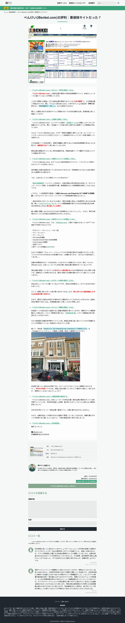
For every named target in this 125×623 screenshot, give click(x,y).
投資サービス (62, 3)
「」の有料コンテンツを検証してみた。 (53, 219)
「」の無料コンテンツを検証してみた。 (53, 158)
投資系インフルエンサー (77, 3)
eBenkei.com (61, 222)
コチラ (49, 247)
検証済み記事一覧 (82, 481)
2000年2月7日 (71, 313)
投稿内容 (31, 499)
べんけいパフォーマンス (47, 203)
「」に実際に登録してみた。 (50, 119)
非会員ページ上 (72, 122)
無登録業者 (12, 12)
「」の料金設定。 (46, 423)
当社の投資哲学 (38, 183)
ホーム (6, 12)
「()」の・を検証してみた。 (53, 90)
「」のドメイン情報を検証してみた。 (53, 307)
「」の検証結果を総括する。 (50, 396)
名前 (29, 519)
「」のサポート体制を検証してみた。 (53, 280)
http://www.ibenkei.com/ (57, 450)
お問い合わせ (65, 601)
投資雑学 (91, 3)
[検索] (118, 3)
